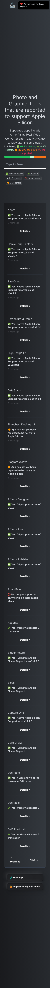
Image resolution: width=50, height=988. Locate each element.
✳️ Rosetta (32, 173)
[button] (25, 231)
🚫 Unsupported (32, 178)
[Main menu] (4, 4)
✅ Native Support (14, 173)
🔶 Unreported (14, 182)
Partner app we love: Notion (32, 5)
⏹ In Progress (13, 178)
